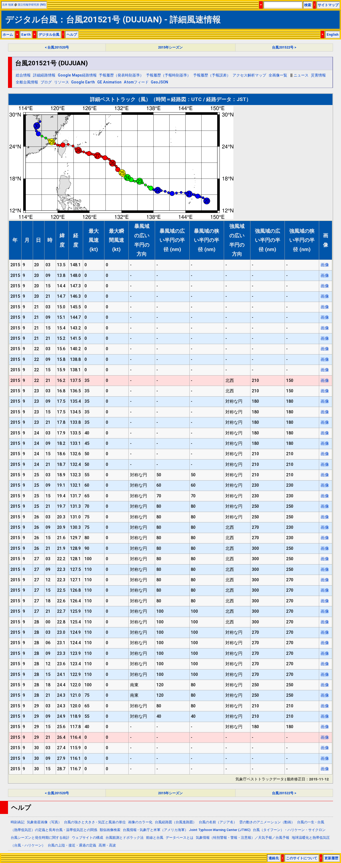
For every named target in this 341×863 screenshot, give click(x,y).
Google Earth (83, 82)
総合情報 (23, 75)
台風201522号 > (284, 47)
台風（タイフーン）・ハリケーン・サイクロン (289, 830)
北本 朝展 (8, 4)
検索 (307, 5)
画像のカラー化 (140, 822)
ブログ (46, 82)
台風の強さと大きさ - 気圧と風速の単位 (95, 822)
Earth (25, 35)
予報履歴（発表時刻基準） (121, 75)
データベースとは (179, 838)
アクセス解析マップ (249, 75)
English (332, 35)
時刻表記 (18, 822)
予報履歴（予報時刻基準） (168, 75)
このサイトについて (301, 858)
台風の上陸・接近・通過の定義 (72, 845)
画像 (324, 264)
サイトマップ (328, 5)
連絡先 (274, 858)
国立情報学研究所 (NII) (32, 4)
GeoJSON (159, 82)
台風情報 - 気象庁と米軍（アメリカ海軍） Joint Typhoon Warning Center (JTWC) (186, 830)
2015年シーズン (170, 47)
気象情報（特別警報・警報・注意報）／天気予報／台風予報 (242, 838)
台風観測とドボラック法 (124, 838)
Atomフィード (136, 82)
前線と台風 (154, 838)
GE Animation (109, 82)
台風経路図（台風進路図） (175, 822)
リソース (61, 82)
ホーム (8, 35)
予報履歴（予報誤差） (211, 75)
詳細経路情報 (44, 75)
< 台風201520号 (57, 47)
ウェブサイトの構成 (87, 838)
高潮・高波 (107, 845)
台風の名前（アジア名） (218, 822)
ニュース (301, 75)
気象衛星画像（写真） (44, 822)
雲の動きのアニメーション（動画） (267, 822)
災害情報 (318, 75)
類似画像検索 (110, 830)
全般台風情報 (27, 82)
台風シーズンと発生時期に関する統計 (40, 838)
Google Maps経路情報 (77, 75)
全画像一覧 (278, 75)
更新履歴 (331, 858)
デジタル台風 (49, 35)
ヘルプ (72, 35)
